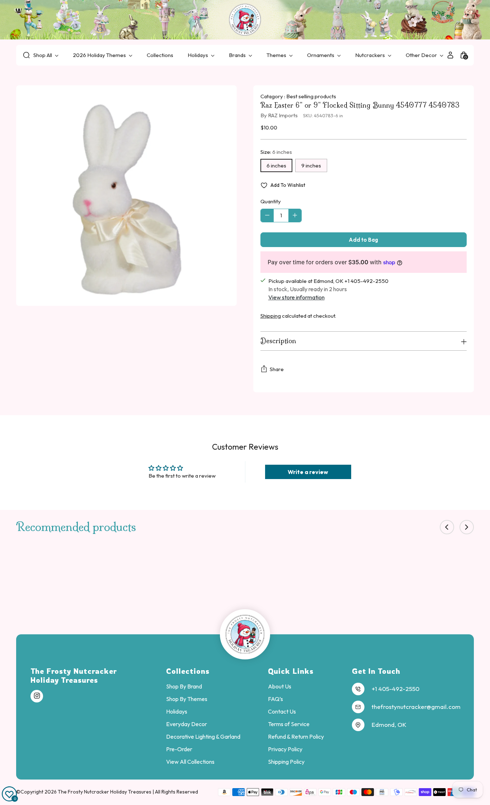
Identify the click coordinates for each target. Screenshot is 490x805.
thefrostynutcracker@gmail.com (416, 706)
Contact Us (282, 711)
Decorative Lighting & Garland (203, 736)
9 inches (311, 165)
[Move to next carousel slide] (467, 527)
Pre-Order (179, 749)
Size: (276, 151)
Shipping (270, 315)
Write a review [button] (308, 471)
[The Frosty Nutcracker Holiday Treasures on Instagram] (37, 696)
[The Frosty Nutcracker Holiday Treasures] (245, 20)
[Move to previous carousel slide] (447, 527)
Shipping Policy (286, 761)
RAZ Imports (283, 115)
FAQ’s (275, 698)
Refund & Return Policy (296, 736)
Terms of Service (289, 724)
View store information (296, 297)
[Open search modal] (26, 55)
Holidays (176, 711)
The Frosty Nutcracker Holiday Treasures (105, 792)
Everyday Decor (186, 724)
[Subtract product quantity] (267, 215)
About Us (279, 686)
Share (277, 369)
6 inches (276, 165)
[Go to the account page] (450, 55)
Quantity (270, 201)
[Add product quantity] (294, 215)
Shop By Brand (184, 686)
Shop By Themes (186, 698)
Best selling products (311, 96)
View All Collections (190, 761)
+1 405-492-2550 (395, 688)
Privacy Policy (285, 749)
